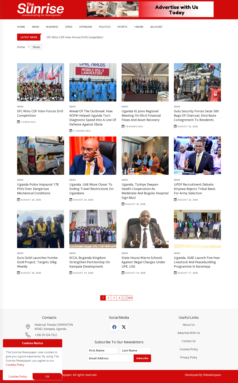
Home (21, 26)
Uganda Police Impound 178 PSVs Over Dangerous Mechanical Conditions (37, 188)
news (35, 26)
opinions (85, 26)
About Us (189, 325)
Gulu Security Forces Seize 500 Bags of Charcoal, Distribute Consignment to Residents (196, 115)
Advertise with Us (188, 333)
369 (130, 298)
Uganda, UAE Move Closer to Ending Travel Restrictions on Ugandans (91, 188)
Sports (122, 26)
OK (47, 376)
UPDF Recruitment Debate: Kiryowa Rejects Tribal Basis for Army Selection (194, 188)
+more (138, 26)
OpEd (68, 26)
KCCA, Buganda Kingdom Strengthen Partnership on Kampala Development (89, 262)
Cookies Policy (189, 349)
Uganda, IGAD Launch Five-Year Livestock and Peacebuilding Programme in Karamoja (197, 262)
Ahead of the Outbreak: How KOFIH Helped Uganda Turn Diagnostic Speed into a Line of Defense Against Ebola (92, 117)
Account (156, 26)
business (52, 26)
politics (104, 26)
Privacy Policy (188, 357)
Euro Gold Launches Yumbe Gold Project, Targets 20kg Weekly (37, 262)
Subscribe (142, 358)
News (36, 47)
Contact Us (189, 341)
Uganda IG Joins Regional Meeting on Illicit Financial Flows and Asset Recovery (141, 115)
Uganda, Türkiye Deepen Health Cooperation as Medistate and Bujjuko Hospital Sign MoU (145, 191)
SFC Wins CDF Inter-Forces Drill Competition (75, 37)
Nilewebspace (212, 375)
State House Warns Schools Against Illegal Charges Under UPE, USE (143, 262)
